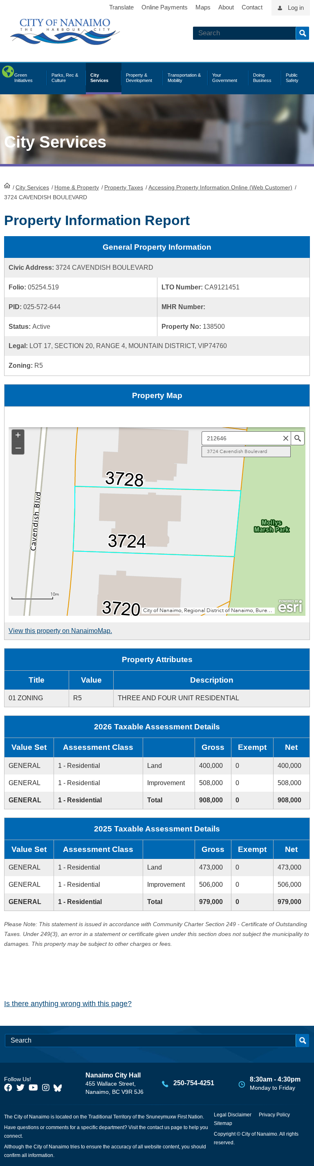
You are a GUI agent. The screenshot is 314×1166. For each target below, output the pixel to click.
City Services (32, 187)
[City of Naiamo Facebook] (8, 1088)
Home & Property (76, 187)
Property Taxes (123, 187)
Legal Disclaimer (232, 1115)
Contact (252, 7)
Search (302, 33)
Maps (203, 7)
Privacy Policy (274, 1115)
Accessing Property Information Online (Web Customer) (220, 187)
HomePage (7, 185)
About (226, 7)
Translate (121, 7)
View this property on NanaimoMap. (60, 630)
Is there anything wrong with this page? (68, 1004)
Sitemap (223, 1123)
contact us (158, 1127)
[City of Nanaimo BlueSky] (60, 1088)
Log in (296, 7)
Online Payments (164, 7)
